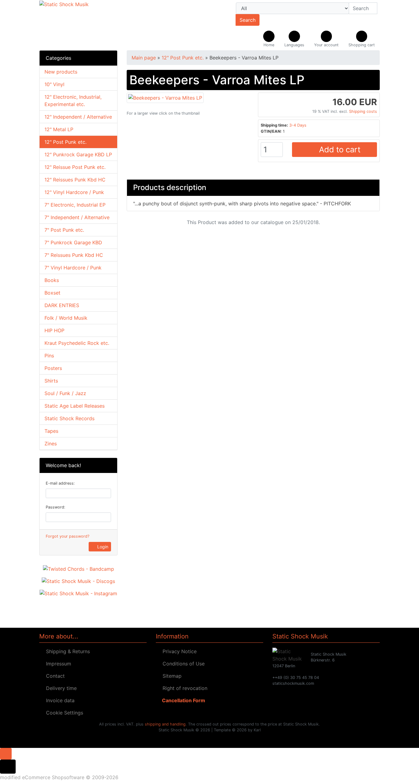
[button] (294, 39)
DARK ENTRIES (61, 305)
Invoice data (59, 700)
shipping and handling (165, 724)
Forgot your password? (67, 536)
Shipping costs (363, 111)
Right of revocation (183, 688)
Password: (55, 507)
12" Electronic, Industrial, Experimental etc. (73, 100)
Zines (50, 443)
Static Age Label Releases (74, 406)
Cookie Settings (63, 713)
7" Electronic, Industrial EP (75, 205)
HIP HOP (54, 330)
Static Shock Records (69, 418)
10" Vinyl (54, 84)
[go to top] (6, 753)
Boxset (52, 293)
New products (60, 72)
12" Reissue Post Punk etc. (75, 167)
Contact (54, 676)
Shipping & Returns (66, 651)
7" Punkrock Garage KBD (73, 242)
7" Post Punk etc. (64, 230)
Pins (49, 355)
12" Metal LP (58, 129)
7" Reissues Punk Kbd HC (73, 255)
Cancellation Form (182, 700)
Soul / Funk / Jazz (65, 393)
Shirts (51, 381)
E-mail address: (60, 483)
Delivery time (60, 688)
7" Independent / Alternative (77, 217)
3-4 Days (297, 125)
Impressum (57, 664)
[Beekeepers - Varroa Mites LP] (165, 97)
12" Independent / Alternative (78, 117)
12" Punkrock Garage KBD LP (78, 154)
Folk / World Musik (65, 318)
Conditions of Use (182, 664)
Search (248, 20)
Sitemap (171, 676)
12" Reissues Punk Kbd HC (75, 180)
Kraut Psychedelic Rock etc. (76, 343)
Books (51, 280)
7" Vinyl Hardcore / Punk (73, 268)
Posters (53, 368)
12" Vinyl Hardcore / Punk (74, 192)
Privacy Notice (178, 651)
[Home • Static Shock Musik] (93, 25)
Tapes (51, 431)
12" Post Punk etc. (65, 142)
